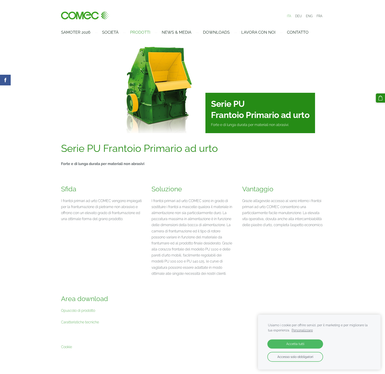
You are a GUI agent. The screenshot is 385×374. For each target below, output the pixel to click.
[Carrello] (380, 98)
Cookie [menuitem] (66, 347)
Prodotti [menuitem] (140, 32)
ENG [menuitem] (309, 16)
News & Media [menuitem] (176, 32)
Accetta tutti (295, 344)
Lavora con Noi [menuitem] (258, 32)
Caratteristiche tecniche (80, 322)
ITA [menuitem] (289, 16)
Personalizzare (302, 330)
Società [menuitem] (110, 32)
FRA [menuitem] (319, 16)
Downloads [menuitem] (216, 32)
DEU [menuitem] (298, 16)
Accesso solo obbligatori (295, 357)
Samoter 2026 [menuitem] (75, 32)
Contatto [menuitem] (298, 32)
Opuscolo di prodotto (78, 310)
